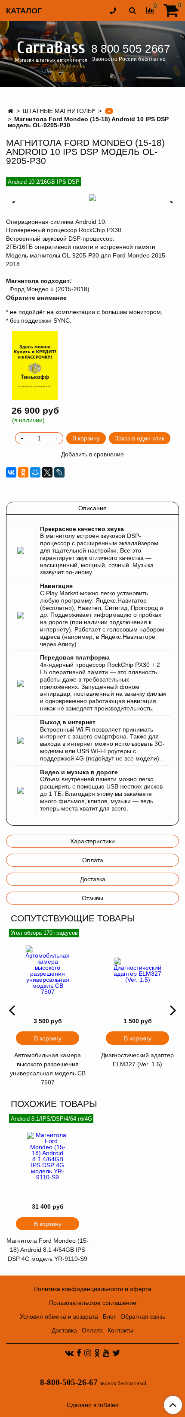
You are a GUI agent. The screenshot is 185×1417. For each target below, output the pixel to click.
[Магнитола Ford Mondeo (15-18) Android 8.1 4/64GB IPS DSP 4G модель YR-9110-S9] (47, 1155)
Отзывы (92, 898)
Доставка (92, 879)
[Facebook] (79, 1352)
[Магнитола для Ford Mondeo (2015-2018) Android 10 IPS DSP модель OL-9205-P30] (92, 197)
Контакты (120, 1330)
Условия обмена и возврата (59, 1316)
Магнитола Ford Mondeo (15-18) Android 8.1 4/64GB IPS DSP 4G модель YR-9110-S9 (47, 1249)
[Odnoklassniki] (97, 1352)
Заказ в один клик (139, 438)
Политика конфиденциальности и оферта (92, 1288)
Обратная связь (142, 1316)
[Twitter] (116, 1352)
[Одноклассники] (23, 472)
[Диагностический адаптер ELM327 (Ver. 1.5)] (137, 970)
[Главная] (10, 110)
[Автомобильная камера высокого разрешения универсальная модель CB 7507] (47, 970)
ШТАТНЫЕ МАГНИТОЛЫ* (59, 110)
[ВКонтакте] (11, 472)
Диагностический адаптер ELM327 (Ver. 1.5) (137, 1060)
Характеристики (92, 841)
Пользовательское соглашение (92, 1302)
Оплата (92, 860)
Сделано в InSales (92, 1405)
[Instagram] (87, 1352)
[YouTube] (106, 1352)
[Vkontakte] (69, 1352)
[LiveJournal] (59, 472)
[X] (47, 472)
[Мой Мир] (35, 472)
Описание (92, 508)
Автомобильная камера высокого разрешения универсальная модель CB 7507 (48, 1069)
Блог (109, 1316)
